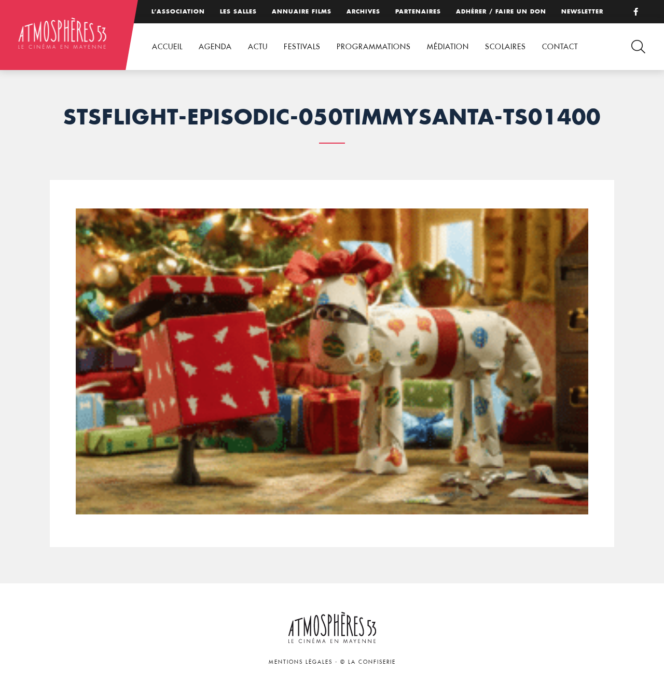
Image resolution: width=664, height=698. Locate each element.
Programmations (374, 46)
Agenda (215, 46)
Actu (258, 46)
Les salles (238, 11)
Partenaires (418, 11)
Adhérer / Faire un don (501, 11)
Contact (560, 46)
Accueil (167, 46)
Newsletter (582, 11)
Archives (363, 11)
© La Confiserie (368, 662)
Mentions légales (301, 662)
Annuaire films (301, 11)
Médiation (448, 46)
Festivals (302, 46)
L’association (178, 11)
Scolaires (505, 46)
